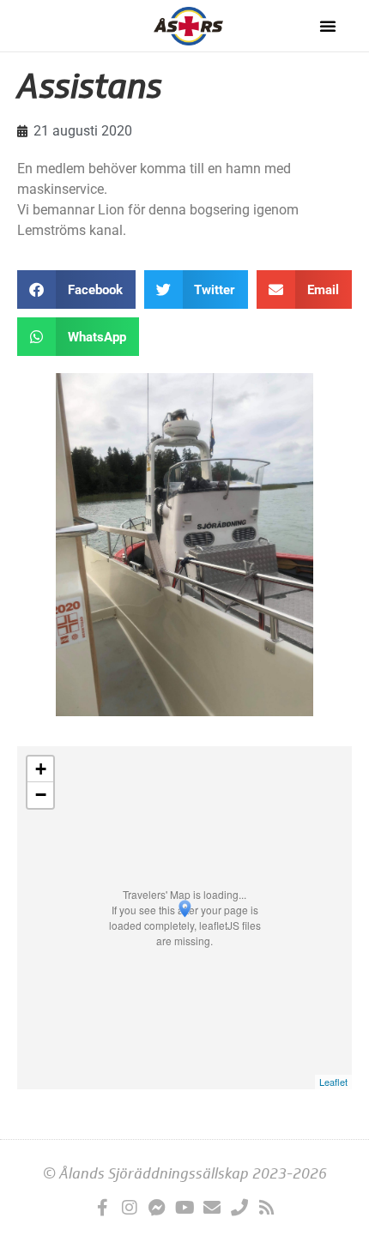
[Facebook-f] (102, 1207)
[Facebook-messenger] (157, 1207)
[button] (328, 26)
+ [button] (40, 769)
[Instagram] (129, 1207)
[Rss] (266, 1207)
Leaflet (333, 1081)
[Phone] (239, 1207)
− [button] (40, 794)
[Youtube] (184, 1207)
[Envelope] (212, 1207)
